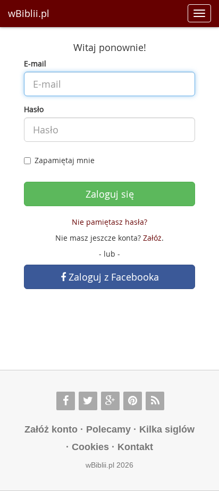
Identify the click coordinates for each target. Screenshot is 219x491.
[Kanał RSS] (155, 401)
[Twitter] (88, 401)
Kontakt (135, 447)
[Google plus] (110, 401)
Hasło (34, 109)
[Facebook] (65, 401)
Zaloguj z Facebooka (112, 276)
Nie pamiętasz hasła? (109, 222)
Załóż (152, 238)
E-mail (35, 63)
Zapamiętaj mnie (65, 160)
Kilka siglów (167, 429)
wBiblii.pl (28, 13)
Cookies (90, 447)
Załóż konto (51, 429)
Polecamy (108, 429)
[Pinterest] (132, 401)
